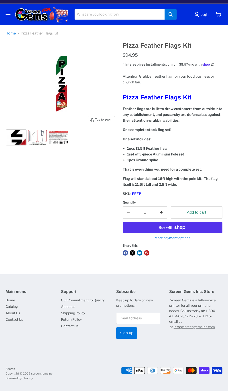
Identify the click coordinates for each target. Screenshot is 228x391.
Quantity (129, 202)
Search (10, 369)
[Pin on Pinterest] (146, 253)
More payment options (172, 238)
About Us (13, 313)
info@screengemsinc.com (194, 327)
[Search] (171, 14)
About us (68, 307)
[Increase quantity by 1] (161, 212)
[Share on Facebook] (125, 253)
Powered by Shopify (19, 378)
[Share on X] (132, 253)
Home (11, 33)
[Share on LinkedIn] (139, 253)
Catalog (12, 307)
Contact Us (14, 320)
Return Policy (71, 320)
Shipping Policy (73, 313)
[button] (16, 137)
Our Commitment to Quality (83, 300)
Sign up (126, 333)
